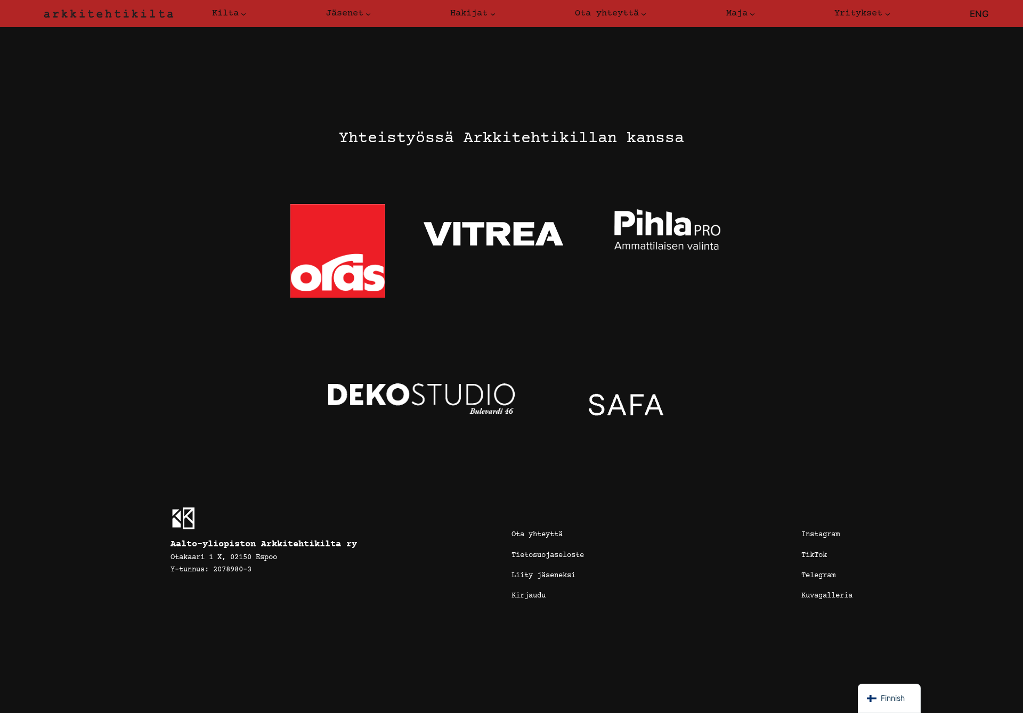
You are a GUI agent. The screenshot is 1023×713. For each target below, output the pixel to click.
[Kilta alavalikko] (243, 14)
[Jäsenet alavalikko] (368, 14)
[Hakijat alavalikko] (493, 14)
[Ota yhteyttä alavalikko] (643, 14)
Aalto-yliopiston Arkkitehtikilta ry (263, 544)
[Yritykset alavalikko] (887, 14)
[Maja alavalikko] (752, 14)
